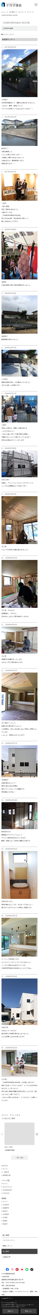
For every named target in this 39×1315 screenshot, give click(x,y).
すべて (5, 1169)
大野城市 (6, 1214)
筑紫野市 (6, 1208)
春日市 (5, 1211)
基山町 (5, 1224)
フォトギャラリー (8, 1240)
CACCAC (6, 1193)
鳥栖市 (5, 1221)
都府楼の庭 (6, 1175)
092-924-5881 (20, 1282)
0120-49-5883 (10, 1282)
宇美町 (5, 1217)
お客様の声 (6, 1257)
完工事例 (5, 1251)
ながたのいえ (7, 1187)
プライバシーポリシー (21, 1304)
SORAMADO (7, 1190)
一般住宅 (6, 1172)
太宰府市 (6, 1205)
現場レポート (7, 1246)
